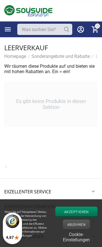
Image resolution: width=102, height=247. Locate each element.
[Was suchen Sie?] (66, 29)
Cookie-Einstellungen (76, 236)
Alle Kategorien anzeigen (8, 29)
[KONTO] (81, 29)
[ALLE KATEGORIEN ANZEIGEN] (8, 29)
